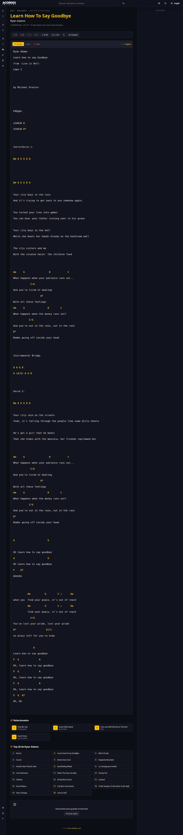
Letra (28, 44)
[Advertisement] (160, 56)
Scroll (46, 35)
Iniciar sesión (73, 814)
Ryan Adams (21, 10)
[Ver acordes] (3, 60)
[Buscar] (123, 3)
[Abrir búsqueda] (165, 3)
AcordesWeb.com (74, 828)
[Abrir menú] (159, 3)
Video (38, 44)
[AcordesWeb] (12, 3)
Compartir (74, 35)
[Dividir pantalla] (3, 65)
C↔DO (56, 35)
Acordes (19, 44)
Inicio (12, 10)
